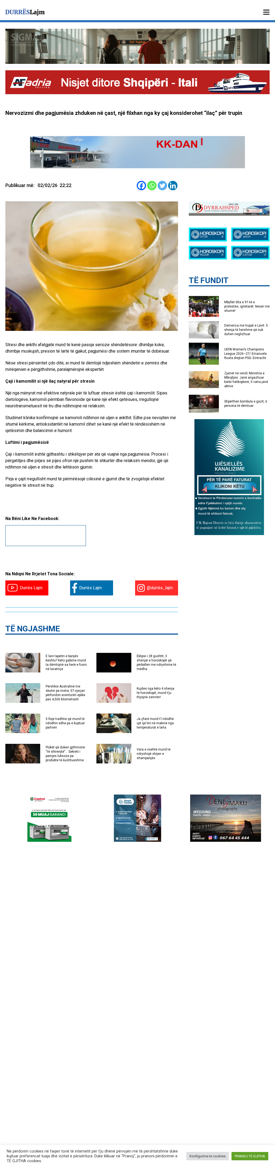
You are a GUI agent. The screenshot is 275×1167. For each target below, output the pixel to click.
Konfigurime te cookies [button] (208, 1156)
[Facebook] (141, 185)
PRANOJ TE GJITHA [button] (250, 1156)
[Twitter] (162, 185)
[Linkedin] (173, 185)
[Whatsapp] (152, 185)
